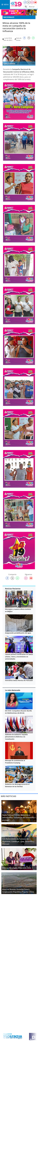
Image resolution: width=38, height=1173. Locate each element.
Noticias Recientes (13, 589)
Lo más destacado (12, 690)
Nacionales (8, 17)
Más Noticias (8, 796)
